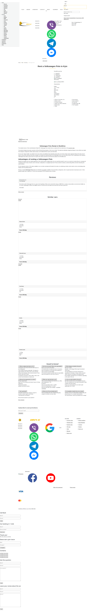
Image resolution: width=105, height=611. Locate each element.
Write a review (21, 192)
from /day (23, 230)
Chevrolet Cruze (22, 253)
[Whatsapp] (51, 34)
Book (20, 139)
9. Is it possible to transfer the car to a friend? (74, 391)
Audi (5, 15)
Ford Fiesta (21, 286)
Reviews (80, 426)
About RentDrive (81, 422)
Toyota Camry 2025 (80, 18)
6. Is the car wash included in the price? (73, 379)
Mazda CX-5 (66, 19)
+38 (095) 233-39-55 (4, 554)
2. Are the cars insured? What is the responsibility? (52, 366)
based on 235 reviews (45, 433)
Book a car (80, 429)
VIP (4, 9)
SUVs (5, 10)
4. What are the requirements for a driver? (27, 379)
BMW (5, 18)
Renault (5, 34)
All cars (5, 4)
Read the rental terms (22, 141)
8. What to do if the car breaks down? (49, 391)
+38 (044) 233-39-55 (4, 557)
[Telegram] (51, 43)
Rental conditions (81, 420)
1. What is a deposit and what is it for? (26, 366)
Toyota (5, 36)
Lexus (5, 27)
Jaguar (5, 25)
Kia (4, 26)
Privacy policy (72, 487)
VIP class (68, 426)
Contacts (42, 9)
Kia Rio (20, 317)
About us (48, 10)
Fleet (22, 62)
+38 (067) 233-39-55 (4, 553)
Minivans (5, 11)
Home (19, 62)
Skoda (5, 35)
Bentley (5, 17)
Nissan (5, 33)
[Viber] (51, 25)
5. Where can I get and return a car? (49, 379)
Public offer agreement (57, 487)
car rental (44, 169)
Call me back (45, 60)
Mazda (5, 29)
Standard (5, 6)
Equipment (55, 9)
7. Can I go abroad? (22, 391)
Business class (69, 424)
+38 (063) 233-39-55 (4, 555)
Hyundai (5, 23)
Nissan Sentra (66, 18)
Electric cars (69, 433)
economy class (71, 148)
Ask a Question (21, 399)
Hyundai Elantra (73, 18)
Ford (5, 21)
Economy (6, 5)
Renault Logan (22, 349)
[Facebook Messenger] (47, 52)
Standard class (70, 422)
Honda (5, 22)
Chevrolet (6, 19)
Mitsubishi (6, 31)
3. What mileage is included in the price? (73, 366)
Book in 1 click (25, 139)
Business (5, 8)
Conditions (35, 9)
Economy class (70, 420)
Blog (61, 9)
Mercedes (6, 30)
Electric (5, 13)
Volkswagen (6, 38)
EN (65, 4)
